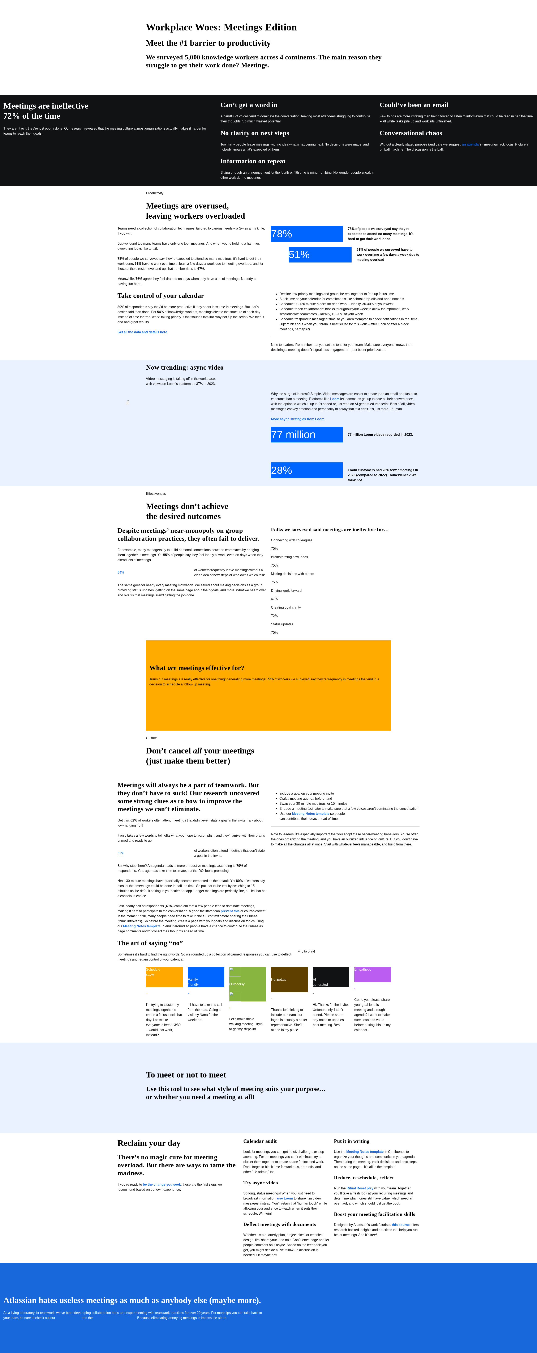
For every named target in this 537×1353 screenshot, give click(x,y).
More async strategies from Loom (297, 419)
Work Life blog (68, 1318)
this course (401, 1225)
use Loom (285, 1198)
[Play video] (127, 402)
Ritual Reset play (360, 1188)
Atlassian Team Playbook (114, 1318)
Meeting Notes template (141, 926)
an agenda (470, 144)
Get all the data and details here (142, 332)
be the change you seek (162, 1184)
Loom (334, 399)
